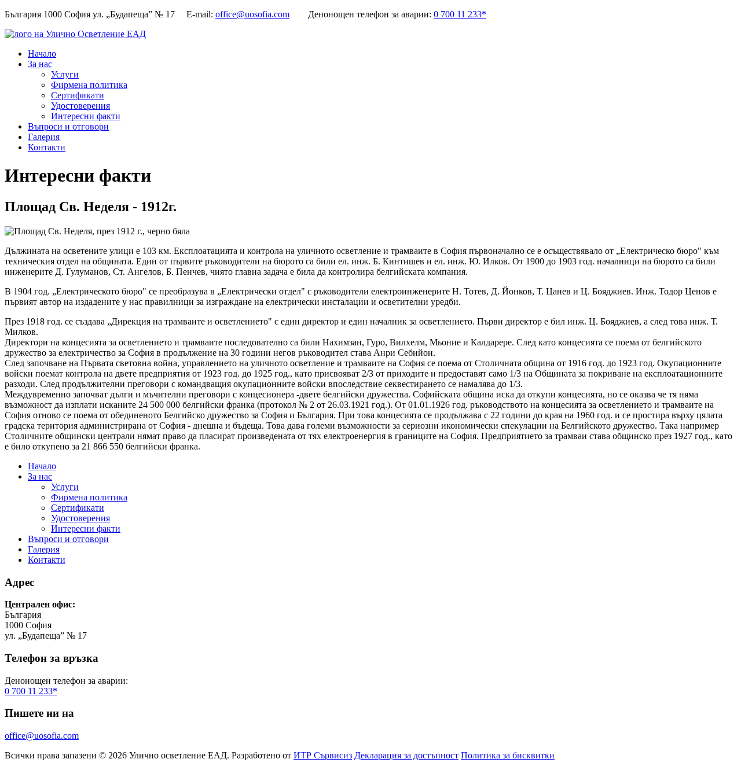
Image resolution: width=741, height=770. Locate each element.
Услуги (65, 74)
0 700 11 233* (460, 14)
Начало (42, 53)
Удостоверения (80, 105)
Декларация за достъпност (406, 755)
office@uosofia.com (252, 14)
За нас (40, 64)
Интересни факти (85, 116)
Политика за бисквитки (508, 755)
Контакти (46, 147)
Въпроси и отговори (68, 126)
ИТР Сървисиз (323, 755)
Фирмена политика (89, 85)
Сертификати (77, 95)
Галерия (44, 137)
